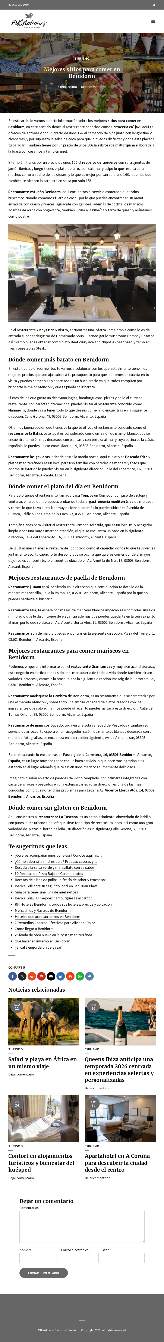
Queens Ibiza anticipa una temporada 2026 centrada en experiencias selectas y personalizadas (119, 1069)
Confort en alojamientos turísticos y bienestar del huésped (41, 1163)
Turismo (82, 58)
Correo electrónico (76, 1250)
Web (106, 1250)
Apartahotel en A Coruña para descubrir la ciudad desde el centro (117, 1163)
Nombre (26, 1250)
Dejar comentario (94, 87)
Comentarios (29, 1208)
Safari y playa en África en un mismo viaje (42, 1063)
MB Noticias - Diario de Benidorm (58, 1330)
